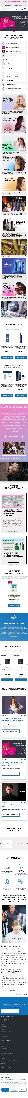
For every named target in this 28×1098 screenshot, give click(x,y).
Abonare (23, 1010)
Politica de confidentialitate (7, 1053)
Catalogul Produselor (5, 1019)
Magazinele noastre (5, 1036)
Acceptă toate (5, 1089)
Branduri (3, 1024)
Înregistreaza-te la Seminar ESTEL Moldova (10, 1060)
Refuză (22, 1089)
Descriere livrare (4, 1046)
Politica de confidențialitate (14, 1007)
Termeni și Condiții (5, 1051)
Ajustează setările (14, 1090)
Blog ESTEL (3, 1026)
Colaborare (3, 1058)
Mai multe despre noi (21, 994)
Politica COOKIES (4, 1055)
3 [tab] (16, 31)
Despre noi (3, 1063)
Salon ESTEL (3, 1034)
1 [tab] (11, 31)
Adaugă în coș (7, 357)
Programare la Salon (5, 1031)
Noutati (2, 1029)
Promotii (3, 1021)
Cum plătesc (4, 1048)
